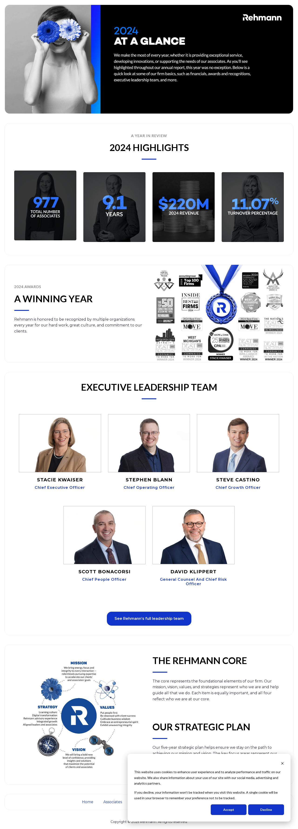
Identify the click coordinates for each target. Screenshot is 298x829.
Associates (113, 802)
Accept (228, 810)
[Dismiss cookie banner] (282, 763)
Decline (266, 810)
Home (88, 802)
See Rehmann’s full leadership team (149, 618)
